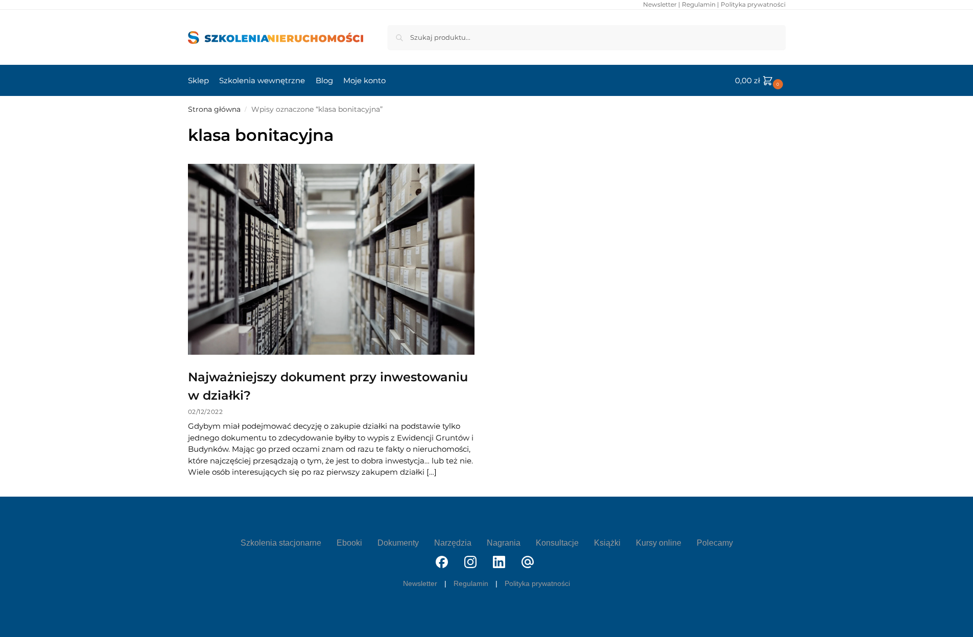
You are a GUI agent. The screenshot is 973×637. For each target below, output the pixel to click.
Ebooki (349, 542)
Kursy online (658, 542)
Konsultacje (557, 542)
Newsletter (660, 4)
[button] (760, 80)
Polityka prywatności (753, 4)
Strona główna (214, 109)
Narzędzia (452, 542)
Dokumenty (398, 542)
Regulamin (699, 4)
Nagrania (503, 542)
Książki (607, 542)
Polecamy (715, 542)
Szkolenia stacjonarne (281, 542)
